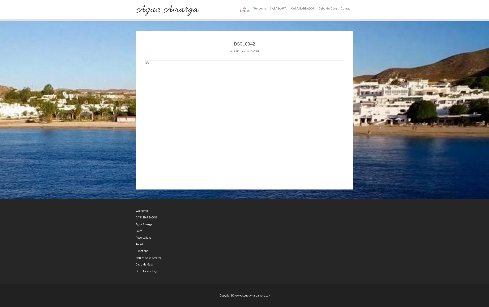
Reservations (143, 237)
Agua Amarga (144, 224)
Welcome (259, 8)
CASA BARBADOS (303, 8)
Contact (346, 8)
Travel (139, 244)
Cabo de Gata (327, 8)
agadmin (254, 51)
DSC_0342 (244, 44)
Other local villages (147, 271)
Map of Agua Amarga (149, 257)
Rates (139, 231)
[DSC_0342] (244, 120)
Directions (142, 251)
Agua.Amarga (167, 9)
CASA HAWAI (278, 8)
